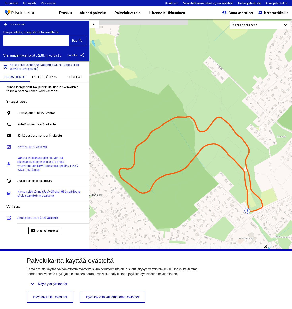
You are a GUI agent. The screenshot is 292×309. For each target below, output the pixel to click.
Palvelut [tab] (74, 77)
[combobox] (36, 40)
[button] (260, 25)
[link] (11, 3)
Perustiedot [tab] (15, 77)
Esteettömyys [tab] (44, 77)
